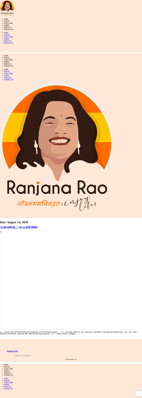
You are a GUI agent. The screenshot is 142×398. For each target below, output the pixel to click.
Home (6, 33)
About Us (7, 41)
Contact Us (8, 29)
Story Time (8, 37)
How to (7, 35)
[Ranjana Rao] (12, 346)
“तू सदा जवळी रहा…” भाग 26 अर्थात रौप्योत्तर (18, 227)
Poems (6, 39)
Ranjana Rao (12, 351)
